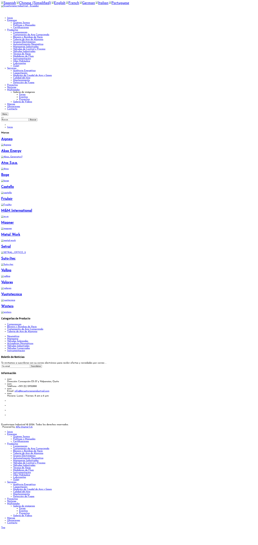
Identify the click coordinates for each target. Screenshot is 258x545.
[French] (72, 3)
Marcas (11, 518)
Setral (6, 246)
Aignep (7, 139)
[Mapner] (6, 228)
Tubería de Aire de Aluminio (22, 331)
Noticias (11, 501)
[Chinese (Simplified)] (34, 3)
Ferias (22, 508)
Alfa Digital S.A (24, 427)
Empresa (12, 434)
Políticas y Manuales (24, 439)
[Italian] (102, 3)
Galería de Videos (22, 515)
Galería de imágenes (24, 506)
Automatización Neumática (28, 458)
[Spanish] (8, 3)
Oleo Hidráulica (21, 475)
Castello (7, 187)
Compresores (14, 324)
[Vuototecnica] (8, 300)
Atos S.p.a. (9, 163)
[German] (87, 3)
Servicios (11, 482)
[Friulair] (6, 205)
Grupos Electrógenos (24, 456)
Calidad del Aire (21, 492)
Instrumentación (22, 472)
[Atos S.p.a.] (5, 169)
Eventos (23, 511)
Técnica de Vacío (22, 468)
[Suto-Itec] (7, 264)
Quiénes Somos (21, 436)
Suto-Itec (8, 258)
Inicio (10, 127)
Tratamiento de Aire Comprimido (25, 329)
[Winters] (6, 312)
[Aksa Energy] (11, 157)
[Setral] (13, 252)
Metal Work (10, 234)
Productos (12, 444)
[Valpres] (6, 288)
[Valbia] (5, 276)
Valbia (6, 270)
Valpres (7, 282)
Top (3, 527)
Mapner (7, 222)
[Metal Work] (8, 240)
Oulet (16, 480)
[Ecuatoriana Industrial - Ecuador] (20, 6)
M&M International (16, 210)
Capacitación (20, 487)
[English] (58, 3)
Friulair (7, 199)
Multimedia (13, 503)
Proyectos (12, 499)
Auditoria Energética (24, 484)
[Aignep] (6, 145)
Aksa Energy (11, 151)
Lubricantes (19, 477)
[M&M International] (5, 216)
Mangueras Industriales (26, 460)
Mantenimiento (21, 494)
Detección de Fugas (23, 496)
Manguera (12, 339)
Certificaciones (21, 441)
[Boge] (5, 181)
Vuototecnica (11, 294)
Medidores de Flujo (23, 470)
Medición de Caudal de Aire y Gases (32, 489)
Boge (5, 175)
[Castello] (6, 193)
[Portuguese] (119, 3)
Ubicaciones (13, 520)
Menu (4, 114)
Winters (7, 306)
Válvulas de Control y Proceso (29, 463)
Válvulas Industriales (24, 465)
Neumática (13, 336)
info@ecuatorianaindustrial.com (31, 391)
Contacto (12, 523)
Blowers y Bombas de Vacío (22, 327)
